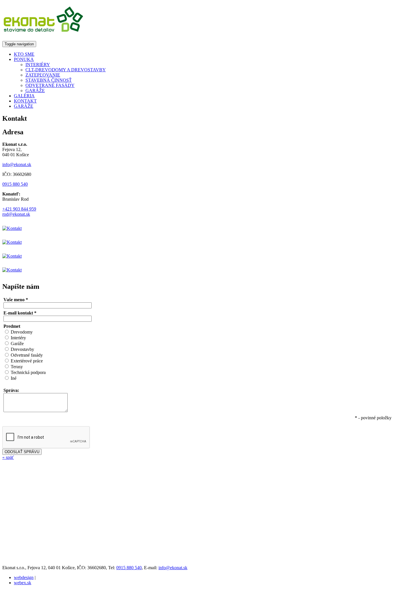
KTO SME (24, 54)
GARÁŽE (35, 90)
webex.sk (22, 582)
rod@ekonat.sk (16, 214)
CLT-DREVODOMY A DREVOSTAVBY (65, 69)
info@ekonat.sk (16, 164)
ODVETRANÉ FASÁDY (50, 85)
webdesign (24, 577)
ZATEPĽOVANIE (42, 74)
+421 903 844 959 (19, 208)
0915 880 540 (15, 184)
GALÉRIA (24, 95)
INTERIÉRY (37, 64)
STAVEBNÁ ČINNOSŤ (48, 80)
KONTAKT (25, 100)
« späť (8, 457)
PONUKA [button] (24, 59)
